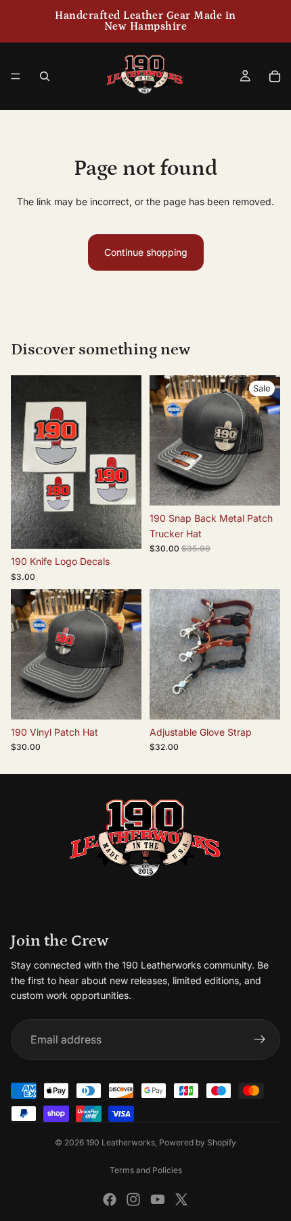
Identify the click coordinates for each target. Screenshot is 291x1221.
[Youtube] (158, 1199)
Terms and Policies (146, 1170)
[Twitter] (181, 1199)
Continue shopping (145, 252)
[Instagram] (133, 1199)
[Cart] (275, 76)
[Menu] (15, 76)
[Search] (45, 76)
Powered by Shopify (197, 1142)
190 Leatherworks (120, 1142)
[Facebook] (110, 1199)
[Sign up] (260, 1039)
